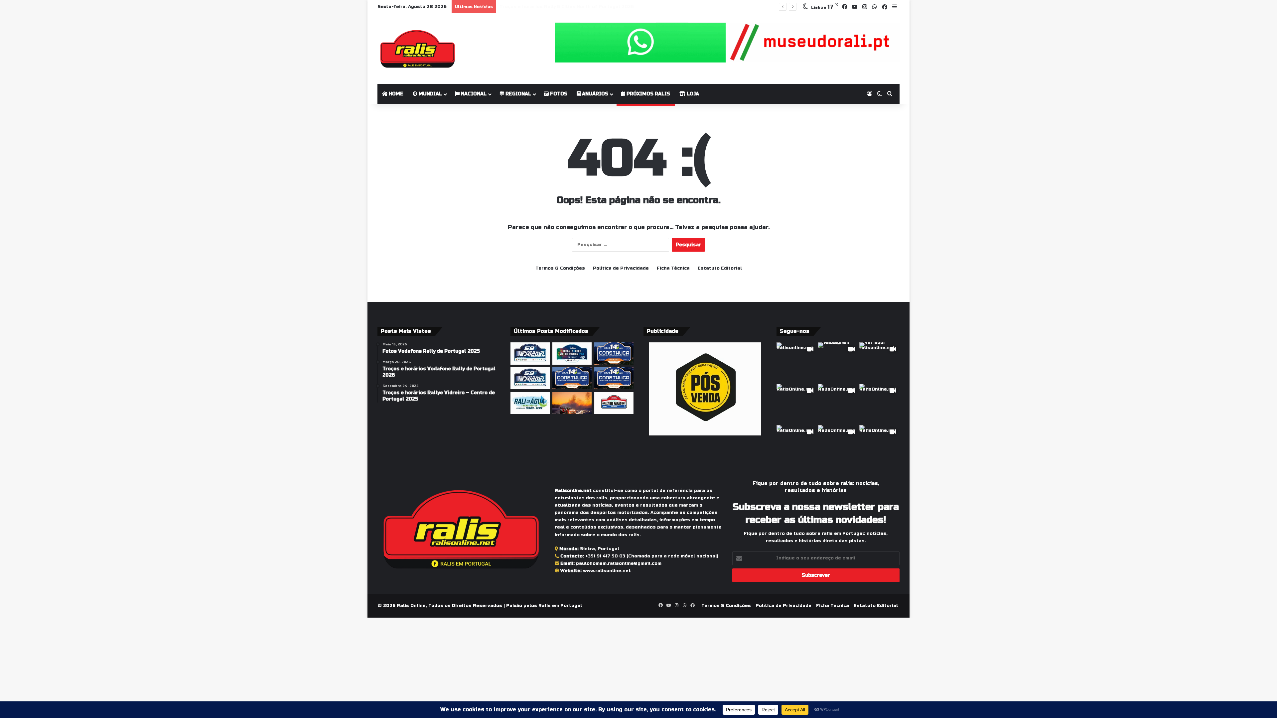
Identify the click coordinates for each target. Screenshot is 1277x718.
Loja (692, 94)
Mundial (429, 94)
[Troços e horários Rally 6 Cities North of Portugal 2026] (572, 353)
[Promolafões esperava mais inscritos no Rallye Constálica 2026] (614, 353)
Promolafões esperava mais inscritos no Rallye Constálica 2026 (577, 6)
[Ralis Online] (417, 49)
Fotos (558, 94)
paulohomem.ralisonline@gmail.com (618, 563)
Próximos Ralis (647, 94)
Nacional (473, 94)
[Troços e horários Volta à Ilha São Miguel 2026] (530, 378)
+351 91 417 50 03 (605, 556)
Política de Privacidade (621, 268)
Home (395, 94)
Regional (517, 94)
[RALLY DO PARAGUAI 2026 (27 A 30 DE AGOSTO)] (614, 403)
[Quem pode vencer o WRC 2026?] (572, 403)
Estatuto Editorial (720, 268)
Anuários (594, 94)
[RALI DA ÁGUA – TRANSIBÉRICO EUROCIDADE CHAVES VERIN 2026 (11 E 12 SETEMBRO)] (530, 403)
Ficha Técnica (673, 268)
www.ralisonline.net (607, 570)
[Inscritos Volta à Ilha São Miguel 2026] (530, 353)
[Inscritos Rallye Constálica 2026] (614, 378)
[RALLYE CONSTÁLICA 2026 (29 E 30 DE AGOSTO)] (572, 378)
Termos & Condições (560, 268)
